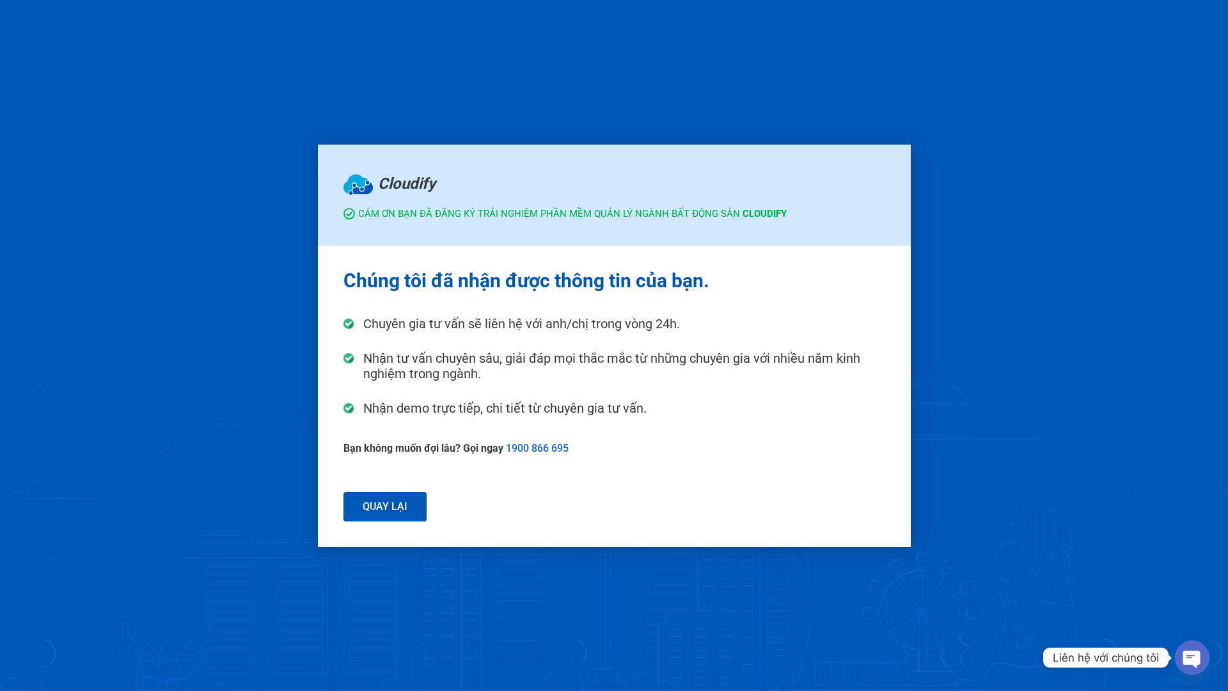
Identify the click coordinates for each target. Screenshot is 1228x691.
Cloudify (407, 184)
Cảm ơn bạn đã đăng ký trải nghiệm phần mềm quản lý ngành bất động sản (572, 213)
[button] (385, 506)
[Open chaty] (1192, 657)
